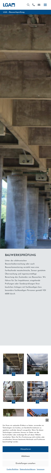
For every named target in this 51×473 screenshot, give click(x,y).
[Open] (45, 5)
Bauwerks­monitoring (13, 368)
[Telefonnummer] (33, 5)
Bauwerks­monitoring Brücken (37, 367)
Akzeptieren (25, 449)
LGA (5, 12)
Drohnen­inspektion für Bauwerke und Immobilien (37, 393)
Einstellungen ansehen (25, 463)
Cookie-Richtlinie (12, 469)
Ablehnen (25, 456)
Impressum (40, 469)
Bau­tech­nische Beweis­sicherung (13, 396)
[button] (47, 420)
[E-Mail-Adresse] (39, 5)
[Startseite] (9, 5)
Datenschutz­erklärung (27, 469)
